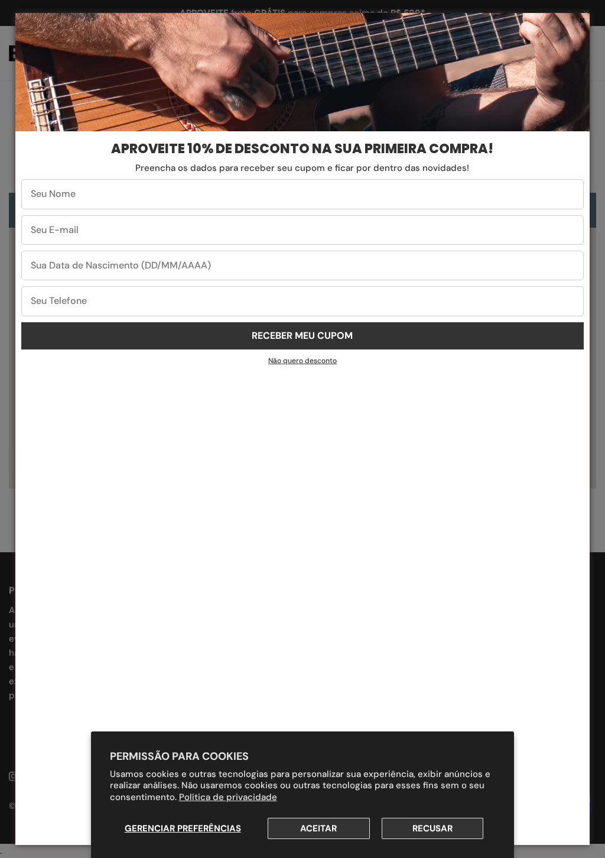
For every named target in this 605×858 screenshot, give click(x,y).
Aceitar (318, 828)
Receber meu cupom (302, 335)
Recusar (432, 828)
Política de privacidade (228, 797)
